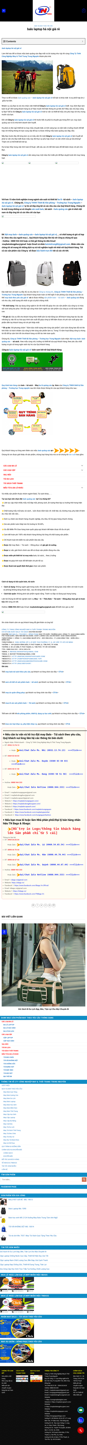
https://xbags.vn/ (18, 883)
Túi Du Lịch (6, 1047)
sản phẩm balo (50, 298)
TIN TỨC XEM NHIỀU (9, 1166)
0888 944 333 (16, 782)
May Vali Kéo (7, 1124)
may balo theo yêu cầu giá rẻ (16, 298)
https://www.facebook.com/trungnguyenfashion (33, 815)
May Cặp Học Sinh (9, 1114)
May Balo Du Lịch (9, 1098)
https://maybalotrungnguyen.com (56, 1411)
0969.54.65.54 (13, 840)
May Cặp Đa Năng (9, 1121)
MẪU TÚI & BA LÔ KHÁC (13, 488)
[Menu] (4, 11)
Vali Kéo (5, 1044)
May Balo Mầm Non (10, 1108)
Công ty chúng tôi (46, 292)
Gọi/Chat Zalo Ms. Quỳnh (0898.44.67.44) (44, 864)
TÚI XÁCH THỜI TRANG (13, 483)
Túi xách (23, 634)
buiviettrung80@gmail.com (57, 244)
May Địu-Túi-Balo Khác (11, 1140)
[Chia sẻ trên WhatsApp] (33, 905)
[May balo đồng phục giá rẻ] (43, 10)
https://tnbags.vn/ (19, 891)
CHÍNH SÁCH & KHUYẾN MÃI (12, 1150)
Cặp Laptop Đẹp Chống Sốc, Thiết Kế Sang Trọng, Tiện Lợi (23, 1265)
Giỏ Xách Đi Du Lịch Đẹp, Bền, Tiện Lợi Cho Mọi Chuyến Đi (23, 1252)
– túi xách (60, 298)
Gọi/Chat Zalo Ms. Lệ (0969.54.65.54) (42, 844)
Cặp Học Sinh (8, 1041)
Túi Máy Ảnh (8, 1070)
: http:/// (26, 659)
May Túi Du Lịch (8, 1127)
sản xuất (72, 454)
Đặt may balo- (76, 339)
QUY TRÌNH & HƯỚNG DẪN (11, 1146)
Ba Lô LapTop (8, 1025)
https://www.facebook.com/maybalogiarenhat (32, 812)
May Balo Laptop (9, 1101)
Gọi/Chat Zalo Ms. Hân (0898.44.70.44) (43, 854)
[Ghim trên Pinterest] (50, 905)
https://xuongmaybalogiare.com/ (56, 1399)
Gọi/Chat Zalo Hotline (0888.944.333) (42, 787)
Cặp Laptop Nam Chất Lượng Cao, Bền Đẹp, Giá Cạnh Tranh (24, 1260)
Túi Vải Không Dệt (10, 1060)
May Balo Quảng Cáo (10, 1095)
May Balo (13, 634)
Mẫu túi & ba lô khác (10, 1054)
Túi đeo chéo (8, 1057)
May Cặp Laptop (9, 1117)
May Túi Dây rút (8, 1137)
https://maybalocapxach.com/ (24, 807)
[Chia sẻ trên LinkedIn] (54, 905)
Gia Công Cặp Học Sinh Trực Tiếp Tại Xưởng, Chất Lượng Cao (24, 1269)
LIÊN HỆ (4, 1169)
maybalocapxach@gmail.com (59, 1390)
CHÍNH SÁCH (8, 1153)
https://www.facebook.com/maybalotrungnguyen (32, 809)
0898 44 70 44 (13, 850)
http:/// (28, 656)
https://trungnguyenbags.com (55, 1416)
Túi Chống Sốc (9, 1064)
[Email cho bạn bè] (45, 905)
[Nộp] (84, 1179)
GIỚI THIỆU (6, 1085)
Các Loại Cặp (7, 1034)
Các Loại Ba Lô (7, 1021)
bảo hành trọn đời (45, 250)
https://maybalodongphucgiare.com (57, 1406)
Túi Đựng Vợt (8, 1067)
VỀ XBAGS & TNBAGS (9, 1163)
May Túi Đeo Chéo (9, 1133)
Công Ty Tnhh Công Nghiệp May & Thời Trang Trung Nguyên (28, 629)
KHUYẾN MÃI (8, 1156)
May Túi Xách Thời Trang (12, 1130)
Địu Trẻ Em (7, 1076)
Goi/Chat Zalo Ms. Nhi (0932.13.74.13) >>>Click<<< (50, 750)
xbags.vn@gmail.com (19, 880)
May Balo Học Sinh (10, 1105)
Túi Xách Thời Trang (10, 1051)
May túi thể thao (9, 1143)
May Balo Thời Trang (10, 1111)
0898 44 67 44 (13, 860)
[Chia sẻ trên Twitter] (41, 905)
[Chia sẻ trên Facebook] (37, 905)
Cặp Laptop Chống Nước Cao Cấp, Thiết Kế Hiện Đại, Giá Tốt (24, 1256)
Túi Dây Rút (8, 1073)
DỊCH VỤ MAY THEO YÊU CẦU (12, 1089)
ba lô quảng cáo (45, 385)
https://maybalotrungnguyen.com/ (26, 801)
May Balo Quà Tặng (10, 1092)
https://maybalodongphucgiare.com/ (27, 804)
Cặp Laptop (8, 1038)
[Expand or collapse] (82, 41)
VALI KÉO (7, 475)
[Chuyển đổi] (82, 466)
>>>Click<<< (73, 787)
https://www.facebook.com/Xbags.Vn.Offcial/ (31, 885)
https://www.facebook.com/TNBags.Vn (29, 894)
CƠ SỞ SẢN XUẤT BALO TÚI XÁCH (15, 632)
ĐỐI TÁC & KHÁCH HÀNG (10, 1159)
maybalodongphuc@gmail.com (24, 652)
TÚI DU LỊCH (8, 479)
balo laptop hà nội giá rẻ (46, 234)
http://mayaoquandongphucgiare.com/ (30, 661)
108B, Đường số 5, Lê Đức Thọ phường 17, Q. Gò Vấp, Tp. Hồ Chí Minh (44, 642)
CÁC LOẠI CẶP (9, 470)
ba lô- (60, 199)
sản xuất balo (38, 209)
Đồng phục (33, 634)
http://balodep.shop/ (21, 663)
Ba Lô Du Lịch (8, 1031)
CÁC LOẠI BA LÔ (10, 466)
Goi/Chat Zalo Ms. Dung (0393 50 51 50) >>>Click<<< (51, 774)
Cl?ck (61, 672)
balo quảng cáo (24, 98)
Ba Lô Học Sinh (9, 1028)
